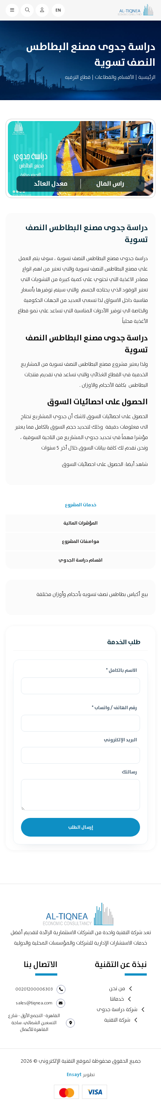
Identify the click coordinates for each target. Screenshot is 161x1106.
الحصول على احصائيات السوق (93, 464)
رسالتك (129, 772)
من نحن (117, 989)
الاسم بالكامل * (121, 670)
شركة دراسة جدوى (117, 1010)
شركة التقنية (117, 1020)
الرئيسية (146, 77)
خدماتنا (117, 999)
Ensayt (74, 1075)
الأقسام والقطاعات (114, 77)
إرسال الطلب (80, 827)
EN (58, 10)
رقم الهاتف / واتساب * (114, 708)
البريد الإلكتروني (120, 740)
